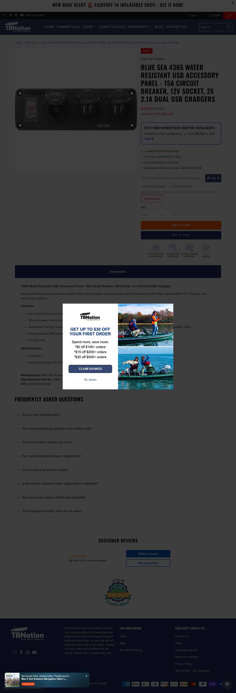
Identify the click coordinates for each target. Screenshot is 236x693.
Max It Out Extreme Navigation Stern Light (44, 678)
